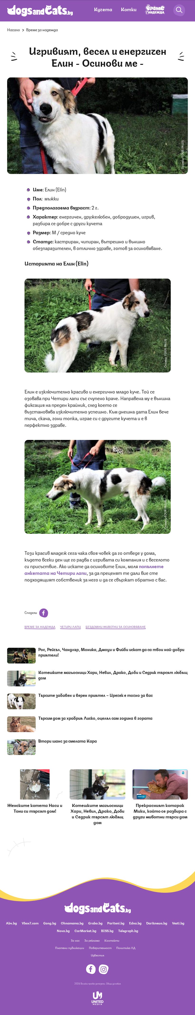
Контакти (111, 940)
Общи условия (113, 983)
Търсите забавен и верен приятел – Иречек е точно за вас (95, 695)
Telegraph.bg (128, 930)
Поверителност (100, 948)
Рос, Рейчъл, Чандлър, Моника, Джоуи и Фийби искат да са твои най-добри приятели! (111, 652)
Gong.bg (49, 922)
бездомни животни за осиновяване (116, 627)
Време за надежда (42, 29)
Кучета (103, 8)
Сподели (31, 612)
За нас (75, 940)
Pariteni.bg (115, 922)
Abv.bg (11, 922)
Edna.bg (135, 922)
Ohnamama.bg (72, 922)
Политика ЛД (125, 948)
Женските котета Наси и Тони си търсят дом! (34, 808)
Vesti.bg (178, 922)
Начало (13, 29)
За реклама (92, 940)
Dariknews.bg (156, 922)
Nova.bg (63, 930)
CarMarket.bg (85, 930)
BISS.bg (107, 930)
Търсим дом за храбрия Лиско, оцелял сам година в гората (95, 718)
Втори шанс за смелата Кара (67, 741)
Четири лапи (70, 627)
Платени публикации (69, 948)
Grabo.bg (95, 922)
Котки (128, 8)
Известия (97, 955)
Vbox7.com (30, 922)
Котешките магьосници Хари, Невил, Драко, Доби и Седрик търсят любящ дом (113, 674)
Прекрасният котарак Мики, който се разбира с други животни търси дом (160, 810)
